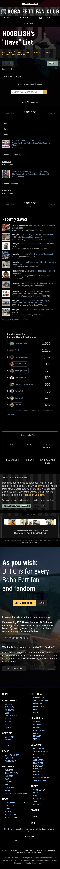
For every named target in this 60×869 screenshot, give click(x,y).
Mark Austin (38, 763)
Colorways (9, 710)
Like (28, 52)
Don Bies (36, 757)
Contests (37, 725)
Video (7, 785)
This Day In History (40, 701)
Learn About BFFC (14, 668)
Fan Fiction (9, 788)
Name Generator (39, 730)
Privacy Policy (36, 850)
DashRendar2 (21, 343)
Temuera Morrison (40, 751)
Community (37, 718)
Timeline (8, 727)
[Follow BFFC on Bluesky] (44, 842)
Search (25, 18)
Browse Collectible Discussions (16, 506)
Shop (35, 802)
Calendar (36, 744)
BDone (18, 405)
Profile (52, 63)
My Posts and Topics (13, 755)
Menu (6, 18)
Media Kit (37, 793)
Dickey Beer (38, 766)
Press (35, 796)
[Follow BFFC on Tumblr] (30, 842)
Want (19, 52)
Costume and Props (41, 778)
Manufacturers (11, 716)
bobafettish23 (21, 377)
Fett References (39, 706)
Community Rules (9, 850)
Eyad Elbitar (38, 772)
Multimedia (8, 766)
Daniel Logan (38, 754)
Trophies (36, 739)
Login (42, 603)
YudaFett (19, 398)
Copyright (24, 850)
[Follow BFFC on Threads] (39, 842)
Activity (36, 722)
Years (7, 725)
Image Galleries (11, 773)
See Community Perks (16, 638)
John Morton (38, 760)
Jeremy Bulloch (39, 781)
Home (5, 694)
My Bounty (28, 23)
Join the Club (24, 603)
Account (46, 18)
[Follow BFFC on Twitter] (25, 842)
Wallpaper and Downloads (16, 793)
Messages (37, 736)
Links (35, 733)
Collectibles (9, 700)
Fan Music (9, 776)
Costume (7, 733)
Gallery (5, 55)
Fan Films (8, 782)
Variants (8, 740)
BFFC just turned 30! (30, 4)
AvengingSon (21, 371)
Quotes (36, 712)
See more (11, 415)
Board (5, 751)
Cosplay (8, 746)
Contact (36, 804)
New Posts (9, 758)
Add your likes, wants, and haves (15, 320)
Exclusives (9, 806)
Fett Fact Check (11, 815)
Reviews (46, 52)
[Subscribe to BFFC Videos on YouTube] (34, 842)
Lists (7, 713)
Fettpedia (36, 694)
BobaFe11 (19, 391)
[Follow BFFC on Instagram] (20, 842)
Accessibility (49, 850)
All (3, 52)
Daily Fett (9, 770)
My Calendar (38, 749)
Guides (7, 809)
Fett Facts (37, 704)
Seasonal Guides (11, 817)
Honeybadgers (21, 357)
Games (7, 791)
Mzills (17, 350)
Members (36, 727)
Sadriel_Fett (20, 364)
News (5, 799)
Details (8, 743)
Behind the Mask (40, 698)
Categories (9, 707)
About (34, 786)
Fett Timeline (38, 709)
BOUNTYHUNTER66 (24, 384)
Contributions (18, 55)
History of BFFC (39, 799)
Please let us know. (34, 495)
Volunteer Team (39, 790)
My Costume (9, 737)
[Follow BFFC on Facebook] (16, 842)
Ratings (36, 52)
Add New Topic (39, 506)
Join (33, 823)
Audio (7, 779)
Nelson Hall (38, 775)
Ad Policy (21, 853)
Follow (8, 63)
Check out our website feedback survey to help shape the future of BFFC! (30, 830)
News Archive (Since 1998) (15, 803)
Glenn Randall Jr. (40, 769)
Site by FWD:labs (34, 853)
